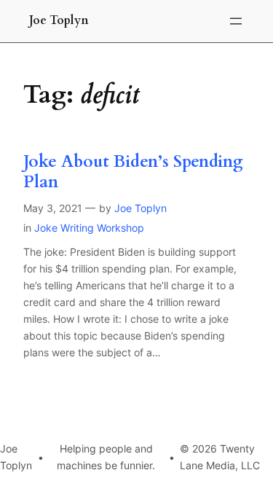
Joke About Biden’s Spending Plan (133, 172)
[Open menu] (236, 21)
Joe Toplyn (59, 20)
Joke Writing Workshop (89, 228)
